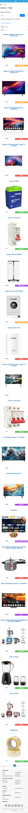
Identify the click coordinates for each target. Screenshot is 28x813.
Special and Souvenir (19, 788)
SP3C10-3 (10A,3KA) (14, 218)
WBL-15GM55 (14, 693)
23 (17, 765)
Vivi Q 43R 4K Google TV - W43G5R (14, 437)
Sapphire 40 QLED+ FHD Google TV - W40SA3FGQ (14, 35)
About (4, 774)
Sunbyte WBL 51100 (14, 328)
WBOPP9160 (14, 730)
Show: (2, 30)
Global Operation (18, 772)
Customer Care (18, 780)
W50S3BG (14, 510)
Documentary (17, 797)
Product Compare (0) (6, 23)
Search (5, 4)
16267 (4, 793)
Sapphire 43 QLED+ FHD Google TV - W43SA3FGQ (14, 71)
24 (19, 765)
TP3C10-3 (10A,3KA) (14, 400)
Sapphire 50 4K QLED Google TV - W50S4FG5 (14, 108)
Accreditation (17, 776)
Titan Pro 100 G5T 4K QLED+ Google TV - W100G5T (14, 365)
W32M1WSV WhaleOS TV (14, 473)
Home (4, 772)
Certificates (17, 774)
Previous (3, 766)
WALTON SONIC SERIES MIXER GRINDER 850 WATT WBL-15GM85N (14, 620)
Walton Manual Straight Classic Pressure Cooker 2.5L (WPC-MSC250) (14, 547)
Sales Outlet (5, 782)
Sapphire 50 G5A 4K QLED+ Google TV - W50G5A (14, 145)
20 (9, 765)
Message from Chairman (8, 776)
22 (15, 765)
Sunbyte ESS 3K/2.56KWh (14, 254)
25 (22, 765)
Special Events (5, 799)
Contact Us (5, 780)
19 (7, 765)
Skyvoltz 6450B (14, 181)
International (5, 788)
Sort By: (2, 26)
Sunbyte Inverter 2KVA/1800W (14, 291)
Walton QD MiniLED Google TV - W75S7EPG (14, 583)
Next (25, 766)
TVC (3, 797)
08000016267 (18, 793)
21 (12, 765)
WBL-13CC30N (14, 657)
